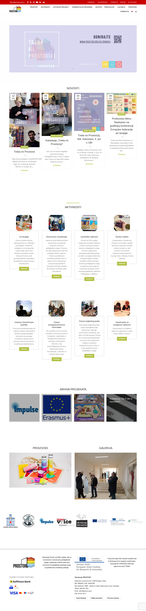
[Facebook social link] (28, 2)
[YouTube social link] (37, 2)
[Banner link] (24, 408)
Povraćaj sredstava (113, 598)
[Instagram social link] (33, 2)
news (53, 136)
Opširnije (24, 170)
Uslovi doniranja (81, 598)
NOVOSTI (24, 147)
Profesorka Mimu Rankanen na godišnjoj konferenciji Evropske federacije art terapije (121, 125)
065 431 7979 (84, 588)
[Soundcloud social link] (43, 2)
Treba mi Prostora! (24, 151)
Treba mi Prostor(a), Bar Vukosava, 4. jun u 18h (89, 139)
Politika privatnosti (96, 598)
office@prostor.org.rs (17, 2)
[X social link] (30, 2)
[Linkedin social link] (40, 2)
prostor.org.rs (82, 593)
